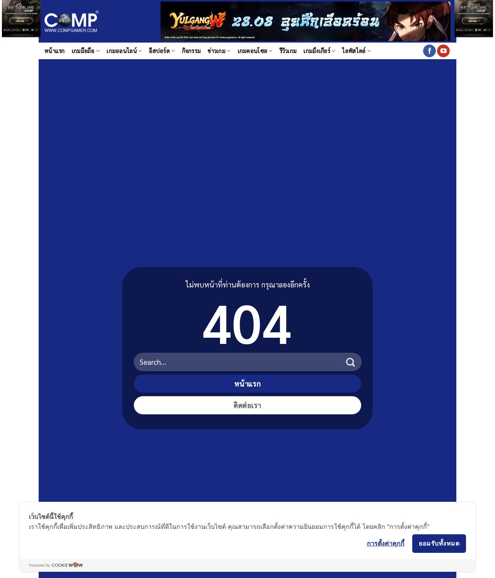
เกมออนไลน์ (122, 50)
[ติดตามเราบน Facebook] (429, 51)
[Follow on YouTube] (443, 51)
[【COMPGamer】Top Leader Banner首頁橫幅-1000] (305, 20)
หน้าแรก (54, 50)
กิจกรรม (191, 50)
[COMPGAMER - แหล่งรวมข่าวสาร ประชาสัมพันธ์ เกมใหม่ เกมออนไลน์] (71, 21)
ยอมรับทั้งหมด (439, 543)
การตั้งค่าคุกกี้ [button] (386, 543)
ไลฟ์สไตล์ (353, 50)
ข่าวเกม (216, 50)
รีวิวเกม (288, 50)
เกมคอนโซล (253, 50)
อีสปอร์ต (159, 50)
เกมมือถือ (83, 50)
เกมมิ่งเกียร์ (317, 50)
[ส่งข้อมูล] (350, 362)
